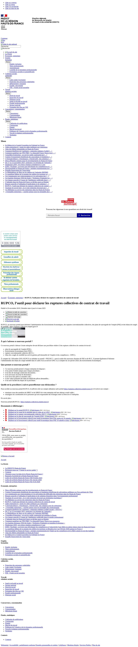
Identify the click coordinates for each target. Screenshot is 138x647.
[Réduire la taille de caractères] (16, 312)
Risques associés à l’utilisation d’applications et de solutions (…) (27, 184)
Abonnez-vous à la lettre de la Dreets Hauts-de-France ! (24, 474)
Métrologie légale (15, 117)
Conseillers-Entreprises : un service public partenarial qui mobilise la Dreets (30, 515)
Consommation (14, 115)
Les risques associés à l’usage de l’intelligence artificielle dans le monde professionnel (34, 517)
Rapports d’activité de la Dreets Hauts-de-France (21, 476)
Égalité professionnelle (17, 103)
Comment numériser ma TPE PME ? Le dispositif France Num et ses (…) (30, 153)
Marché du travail (15, 129)
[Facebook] (9, 321)
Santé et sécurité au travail (18, 101)
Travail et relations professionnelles (21, 133)
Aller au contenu (10, 3)
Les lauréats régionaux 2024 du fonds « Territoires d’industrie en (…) (28, 178)
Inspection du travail (16, 97)
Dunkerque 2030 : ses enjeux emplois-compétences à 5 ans (25, 165)
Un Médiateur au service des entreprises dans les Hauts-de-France (27, 190)
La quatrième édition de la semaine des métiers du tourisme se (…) (27, 174)
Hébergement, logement (17, 84)
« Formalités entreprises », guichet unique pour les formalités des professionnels (32, 507)
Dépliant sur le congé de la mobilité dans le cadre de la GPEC (29, 412)
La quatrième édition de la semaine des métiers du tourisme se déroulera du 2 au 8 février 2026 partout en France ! (44, 529)
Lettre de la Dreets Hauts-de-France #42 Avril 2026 (22, 482)
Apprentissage (14, 68)
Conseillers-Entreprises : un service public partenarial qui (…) (26, 155)
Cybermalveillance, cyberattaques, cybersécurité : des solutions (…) (28, 159)
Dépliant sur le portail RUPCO (19, 410)
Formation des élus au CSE (18, 107)
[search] (11, 46)
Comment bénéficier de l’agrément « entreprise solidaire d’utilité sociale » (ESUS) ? (33, 509)
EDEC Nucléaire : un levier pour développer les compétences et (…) (28, 166)
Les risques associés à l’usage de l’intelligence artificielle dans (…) (27, 180)
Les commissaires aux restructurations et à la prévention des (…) (27, 176)
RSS (2, 42)
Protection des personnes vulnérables (21, 82)
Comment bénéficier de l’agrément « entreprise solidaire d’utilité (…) (28, 151)
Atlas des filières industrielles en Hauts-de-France (22, 149)
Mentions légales (73, 645)
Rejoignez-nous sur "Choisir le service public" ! (21, 470)
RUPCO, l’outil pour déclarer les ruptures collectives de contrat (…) (28, 186)
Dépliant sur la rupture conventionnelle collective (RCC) (27, 414)
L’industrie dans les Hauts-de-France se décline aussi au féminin (27, 182)
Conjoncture (13, 125)
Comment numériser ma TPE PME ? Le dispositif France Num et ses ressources (32, 521)
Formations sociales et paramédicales (21, 72)
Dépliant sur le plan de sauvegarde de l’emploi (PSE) (26, 416)
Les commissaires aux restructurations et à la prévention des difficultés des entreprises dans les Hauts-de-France (43, 494)
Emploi (11, 127)
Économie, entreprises (15, 298)
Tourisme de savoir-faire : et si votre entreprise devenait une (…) (27, 188)
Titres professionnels (16, 66)
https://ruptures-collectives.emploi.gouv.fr (78, 389)
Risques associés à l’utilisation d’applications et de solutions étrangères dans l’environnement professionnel (41, 496)
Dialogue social (14, 99)
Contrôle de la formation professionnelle (23, 70)
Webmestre (4, 645)
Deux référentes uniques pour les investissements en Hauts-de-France (28, 161)
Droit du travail (14, 96)
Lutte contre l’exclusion (17, 80)
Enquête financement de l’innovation (17, 170)
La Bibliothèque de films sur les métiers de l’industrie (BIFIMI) (26, 172)
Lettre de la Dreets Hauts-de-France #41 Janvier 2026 (23, 480)
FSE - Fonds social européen (19, 87)
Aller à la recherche (11, 6)
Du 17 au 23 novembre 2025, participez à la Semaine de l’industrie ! (28, 163)
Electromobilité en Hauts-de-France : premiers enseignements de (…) (28, 168)
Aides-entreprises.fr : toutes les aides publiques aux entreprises (26, 147)
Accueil (3, 298)
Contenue (4, 38)
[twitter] (17, 321)
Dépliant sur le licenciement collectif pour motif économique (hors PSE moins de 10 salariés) (40, 418)
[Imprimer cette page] (13, 317)
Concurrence (13, 113)
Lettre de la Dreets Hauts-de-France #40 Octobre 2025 (23, 478)
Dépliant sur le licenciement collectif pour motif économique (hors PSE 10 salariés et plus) (39, 420)
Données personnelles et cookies (46, 645)
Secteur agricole (14, 105)
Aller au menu (10, 4)
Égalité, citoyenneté (16, 86)
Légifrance (62, 645)
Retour (8, 62)
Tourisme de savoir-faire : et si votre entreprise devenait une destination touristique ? (33, 498)
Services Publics (85, 645)
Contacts (8, 472)
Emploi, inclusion (15, 64)
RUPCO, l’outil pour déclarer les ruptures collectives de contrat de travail (30, 502)
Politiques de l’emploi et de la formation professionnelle (28, 131)
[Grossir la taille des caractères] (16, 314)
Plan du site (96, 645)
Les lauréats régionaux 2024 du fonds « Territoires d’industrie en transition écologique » (35, 523)
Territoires (12, 135)
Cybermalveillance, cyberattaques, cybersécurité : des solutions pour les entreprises (33, 506)
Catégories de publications (18, 123)
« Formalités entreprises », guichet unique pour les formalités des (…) (28, 192)
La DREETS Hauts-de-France (15, 468)
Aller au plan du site (12, 8)
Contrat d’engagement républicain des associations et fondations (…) (28, 157)
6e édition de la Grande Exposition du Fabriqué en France (25, 145)
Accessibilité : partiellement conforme (22, 645)
